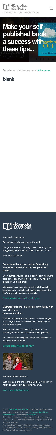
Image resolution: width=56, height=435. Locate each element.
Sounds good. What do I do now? (18, 345)
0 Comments (44, 70)
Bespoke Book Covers (18, 409)
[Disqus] (28, 169)
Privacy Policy (9, 414)
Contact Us (32, 414)
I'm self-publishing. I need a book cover (21, 297)
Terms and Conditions (39, 411)
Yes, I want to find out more (15, 389)
